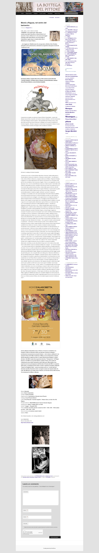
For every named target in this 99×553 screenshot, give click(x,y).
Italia (66, 102)
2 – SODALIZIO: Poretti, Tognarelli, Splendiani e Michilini (71, 42)
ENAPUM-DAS (68, 93)
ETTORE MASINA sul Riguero (71, 148)
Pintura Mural (73, 119)
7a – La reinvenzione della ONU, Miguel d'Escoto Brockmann (70, 62)
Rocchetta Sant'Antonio (69, 125)
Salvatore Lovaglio (74, 127)
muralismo (67, 114)
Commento (26, 491)
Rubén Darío (68, 127)
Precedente (51, 17)
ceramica (66, 87)
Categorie (35, 13)
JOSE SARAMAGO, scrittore (71, 230)
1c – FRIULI (67, 36)
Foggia (70, 94)
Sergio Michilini (29, 13)
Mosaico (72, 112)
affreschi (67, 74)
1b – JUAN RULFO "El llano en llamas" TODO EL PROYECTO (71, 34)
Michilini (67, 112)
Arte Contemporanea (73, 76)
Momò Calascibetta (30, 477)
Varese (66, 133)
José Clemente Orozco (72, 102)
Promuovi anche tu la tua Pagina (70, 71)
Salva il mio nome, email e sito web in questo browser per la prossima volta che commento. (41, 527)
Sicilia (39, 477)
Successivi (57, 17)
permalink (48, 477)
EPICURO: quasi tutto (69, 208)
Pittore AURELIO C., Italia (70, 168)
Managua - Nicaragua (69, 110)
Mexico (75, 110)
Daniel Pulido (71, 87)
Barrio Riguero (69, 79)
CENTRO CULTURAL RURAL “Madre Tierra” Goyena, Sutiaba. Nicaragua (71, 191)
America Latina (73, 74)
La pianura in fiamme (70, 106)
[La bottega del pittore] (65, 70)
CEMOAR (67, 83)
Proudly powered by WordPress (49, 548)
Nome (26, 510)
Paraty (76, 117)
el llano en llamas (70, 91)
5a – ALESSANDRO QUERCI (71, 52)
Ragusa (36, 477)
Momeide (25, 477)
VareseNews (50, 13)
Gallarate (75, 94)
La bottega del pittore (68, 68)
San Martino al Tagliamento (70, 129)
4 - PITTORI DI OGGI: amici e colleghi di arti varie (43, 476)
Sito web (25, 523)
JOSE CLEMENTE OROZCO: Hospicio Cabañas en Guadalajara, (71, 228)
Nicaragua (70, 116)
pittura (68, 121)
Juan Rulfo (68, 104)
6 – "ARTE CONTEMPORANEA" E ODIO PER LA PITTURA (70, 55)
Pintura (67, 119)
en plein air (74, 93)
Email (26, 517)
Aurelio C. (72, 78)
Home (22, 13)
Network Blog (57, 13)
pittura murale (69, 124)
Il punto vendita (43, 13)
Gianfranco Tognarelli (70, 96)
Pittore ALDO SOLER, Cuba (71, 164)
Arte (66, 76)
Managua (68, 108)
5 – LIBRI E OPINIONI (69, 51)
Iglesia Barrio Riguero (69, 97)
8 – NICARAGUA (68, 65)
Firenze (66, 94)
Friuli (73, 94)
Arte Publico (67, 78)
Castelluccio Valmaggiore (69, 81)
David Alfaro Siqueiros (69, 89)
